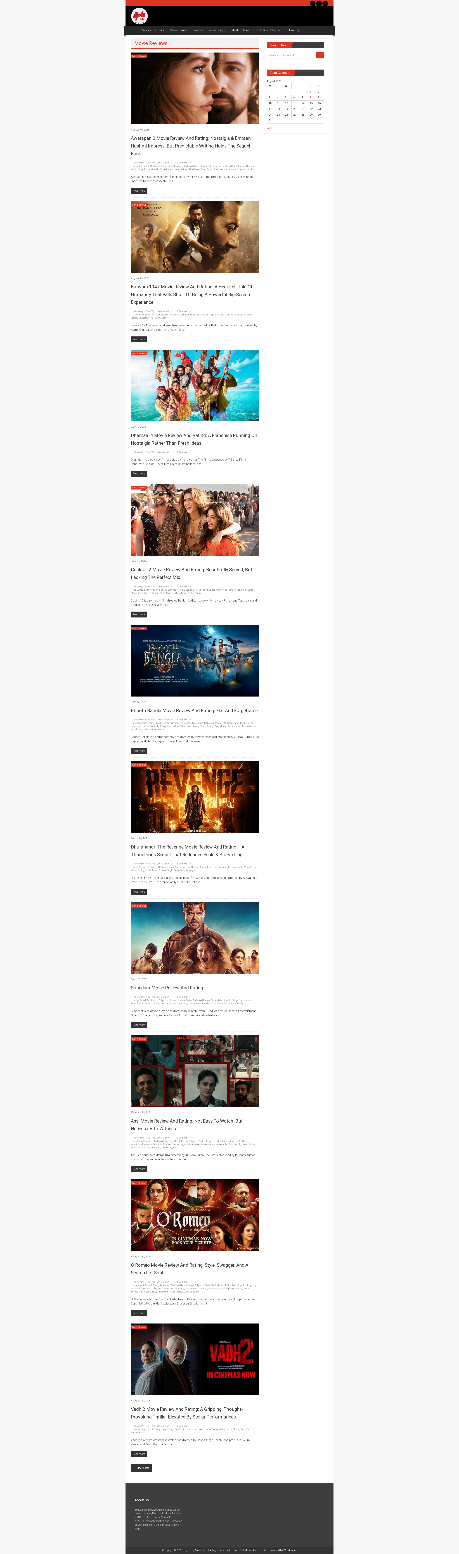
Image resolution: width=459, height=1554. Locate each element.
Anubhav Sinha (140, 1141)
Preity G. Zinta (223, 314)
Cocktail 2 (190, 590)
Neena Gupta (205, 1429)
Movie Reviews (139, 56)
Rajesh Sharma (249, 726)
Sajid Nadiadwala (234, 1288)
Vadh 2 (249, 1429)
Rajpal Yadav (137, 729)
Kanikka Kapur (182, 314)
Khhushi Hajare (208, 314)
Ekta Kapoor (227, 723)
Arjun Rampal (139, 867)
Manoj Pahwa (152, 1144)
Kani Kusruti (244, 1141)
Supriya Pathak (138, 1147)
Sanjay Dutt (179, 870)
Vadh (242, 1429)
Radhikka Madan (210, 1003)
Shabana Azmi (220, 169)
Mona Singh (153, 1003)
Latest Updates (239, 30)
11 (278, 103)
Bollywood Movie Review (195, 166)
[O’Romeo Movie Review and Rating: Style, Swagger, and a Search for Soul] (195, 1215)
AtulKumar (155, 166)
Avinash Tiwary (152, 1285)
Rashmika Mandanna (176, 593)
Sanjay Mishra (218, 1429)
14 (303, 103)
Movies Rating (180, 169)
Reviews (198, 30)
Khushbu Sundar (139, 1003)
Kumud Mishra (138, 1144)
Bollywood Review (216, 166)
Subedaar (239, 1003)
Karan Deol (195, 314)
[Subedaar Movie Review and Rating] (195, 937)
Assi (151, 1141)
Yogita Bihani (137, 1432)
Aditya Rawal (139, 1000)
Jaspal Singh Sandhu (172, 1429)
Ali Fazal (156, 314)
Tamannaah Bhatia (147, 1292)
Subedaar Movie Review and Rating (167, 987)
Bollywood (178, 166)
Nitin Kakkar (194, 169)
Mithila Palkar (179, 726)
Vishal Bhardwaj (192, 1292)
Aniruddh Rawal (141, 166)
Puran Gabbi (206, 169)
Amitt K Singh (154, 1429)
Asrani (151, 723)
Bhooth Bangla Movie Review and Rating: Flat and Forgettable (194, 710)
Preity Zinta (236, 314)
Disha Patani (231, 166)
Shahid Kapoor (194, 593)
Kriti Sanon (248, 590)
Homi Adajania (235, 590)
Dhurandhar (205, 867)
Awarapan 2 (166, 166)
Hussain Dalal (149, 1288)
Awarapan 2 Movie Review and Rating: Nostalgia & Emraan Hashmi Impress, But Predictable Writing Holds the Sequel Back (191, 146)
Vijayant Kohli (249, 169)
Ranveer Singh (165, 870)
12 (286, 103)
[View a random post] (324, 30)
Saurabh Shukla (226, 1003)
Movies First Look (153, 30)
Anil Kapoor (152, 1000)
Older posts (142, 1468)
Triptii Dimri (163, 1292)
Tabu (146, 729)
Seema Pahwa (248, 1144)
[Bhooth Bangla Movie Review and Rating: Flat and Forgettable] (195, 660)
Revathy (237, 1144)
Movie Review (166, 169)
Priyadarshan (234, 726)
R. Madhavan (151, 870)
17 (270, 109)
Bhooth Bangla (162, 723)
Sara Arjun (190, 870)
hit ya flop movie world (148, 169)
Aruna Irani (138, 1285)
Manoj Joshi (166, 726)
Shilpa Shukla (232, 1429)
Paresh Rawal (220, 726)
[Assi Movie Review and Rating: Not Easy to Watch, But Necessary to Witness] (195, 1071)
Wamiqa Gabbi (157, 729)
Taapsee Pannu (153, 1147)
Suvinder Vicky (235, 169)
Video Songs (217, 30)
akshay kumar (139, 723)
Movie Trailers (178, 30)
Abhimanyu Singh (142, 314)
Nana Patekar (194, 1003)
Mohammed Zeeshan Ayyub (173, 1144)
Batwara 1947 (167, 314)
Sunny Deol (160, 318)
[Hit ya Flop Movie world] (135, 30)
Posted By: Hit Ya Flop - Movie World (151, 162)
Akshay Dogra (139, 1429)
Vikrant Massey (177, 1292)
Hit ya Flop (293, 30)
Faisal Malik (216, 1000)
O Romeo (203, 1288)
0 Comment (182, 162)
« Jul (269, 128)
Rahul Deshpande (216, 1288)
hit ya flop (200, 590)
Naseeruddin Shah (224, 1144)
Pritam (162, 593)
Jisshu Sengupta (151, 726)
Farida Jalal (230, 1285)
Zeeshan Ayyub (168, 1147)
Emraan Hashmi (246, 166)
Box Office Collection (268, 30)
